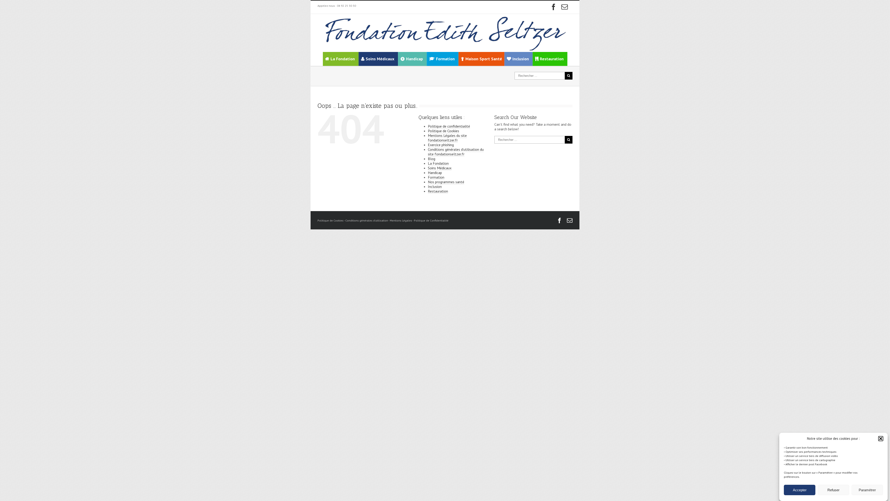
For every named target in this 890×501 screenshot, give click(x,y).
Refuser (833, 490)
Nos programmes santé (446, 182)
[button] (880, 438)
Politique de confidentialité (449, 126)
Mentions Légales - (402, 220)
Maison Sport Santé (483, 58)
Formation (436, 177)
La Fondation (343, 58)
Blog (431, 158)
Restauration (438, 191)
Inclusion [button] (520, 58)
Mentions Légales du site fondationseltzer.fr (447, 137)
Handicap (435, 172)
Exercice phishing (441, 144)
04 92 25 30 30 (346, 5)
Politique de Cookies (443, 130)
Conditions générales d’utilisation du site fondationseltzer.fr (456, 151)
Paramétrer (867, 490)
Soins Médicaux (439, 168)
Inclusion (435, 186)
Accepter (800, 490)
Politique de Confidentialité (431, 220)
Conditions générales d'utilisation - (367, 220)
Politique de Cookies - (331, 220)
